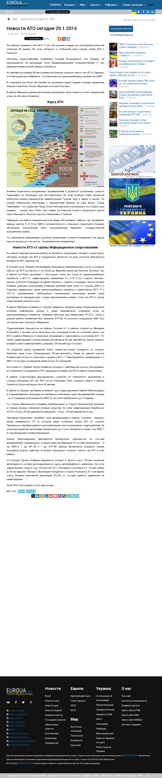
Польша (64, 775)
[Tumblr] (60, 496)
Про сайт (126, 696)
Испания (75, 775)
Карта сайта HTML (131, 710)
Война (21, 491)
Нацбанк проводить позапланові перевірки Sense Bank (137, 104)
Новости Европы (18, 714)
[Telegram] (68, 39)
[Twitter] (148, 12)
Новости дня (51, 705)
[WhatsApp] (69, 496)
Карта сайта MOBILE (132, 720)
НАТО (109, 775)
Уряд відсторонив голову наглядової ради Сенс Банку (134, 121)
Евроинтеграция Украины (23, 741)
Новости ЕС (15, 718)
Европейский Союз (80, 696)
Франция (53, 775)
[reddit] (51, 496)
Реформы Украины (19, 744)
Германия (12, 775)
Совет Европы (17, 722)
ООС (151, 4)
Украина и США (104, 714)
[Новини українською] (134, 12)
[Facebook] (143, 12)
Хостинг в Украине (131, 724)
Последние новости (55, 720)
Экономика (102, 724)
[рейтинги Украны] (132, 196)
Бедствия (76, 745)
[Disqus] (55, 537)
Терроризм (129, 775)
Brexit (48, 696)
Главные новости (54, 715)
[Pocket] (55, 496)
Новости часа (52, 701)
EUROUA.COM (130, 755)
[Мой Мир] (46, 496)
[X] (33, 496)
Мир (82, 4)
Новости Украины (18, 737)
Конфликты (77, 740)
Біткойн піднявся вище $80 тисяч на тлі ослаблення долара (137, 82)
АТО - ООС (14, 34)
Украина (69, 4)
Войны (118, 775)
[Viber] (64, 39)
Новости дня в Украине (103, 749)
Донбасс (30, 491)
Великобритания (37, 775)
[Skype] (73, 496)
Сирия (95, 775)
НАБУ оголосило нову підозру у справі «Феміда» (136, 46)
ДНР (147, 775)
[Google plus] (153, 12)
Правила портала (131, 705)
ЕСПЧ (73, 710)
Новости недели (53, 710)
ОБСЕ (12, 729)
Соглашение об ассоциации (104, 698)
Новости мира (17, 710)
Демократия (51, 743)
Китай (22, 775)
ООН (103, 775)
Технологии (77, 735)
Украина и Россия (105, 709)
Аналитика (50, 738)
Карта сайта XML (130, 715)
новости (44, 38)
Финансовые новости (51, 726)
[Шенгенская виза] (132, 161)
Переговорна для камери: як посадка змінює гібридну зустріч (130, 74)
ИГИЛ (140, 775)
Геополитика (51, 733)
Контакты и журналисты (134, 701)
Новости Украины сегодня (105, 740)
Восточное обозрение (76, 729)
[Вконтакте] (138, 12)
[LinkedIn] (38, 496)
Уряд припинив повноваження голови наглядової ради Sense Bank (136, 95)
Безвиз (10, 12)
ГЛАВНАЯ (55, 4)
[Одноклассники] (59, 39)
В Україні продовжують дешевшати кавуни (131, 133)
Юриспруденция (104, 733)
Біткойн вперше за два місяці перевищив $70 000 (135, 113)
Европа (95, 4)
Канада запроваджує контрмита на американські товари (137, 62)
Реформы (111, 4)
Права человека (133, 4)
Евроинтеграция (104, 705)
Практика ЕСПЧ (17, 725)
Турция (86, 775)
